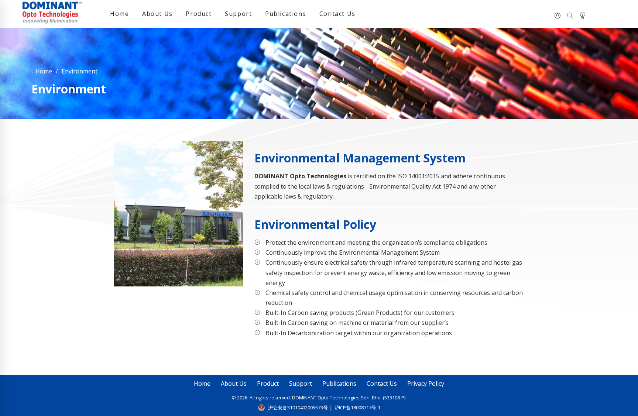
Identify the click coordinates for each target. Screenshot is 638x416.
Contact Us (337, 14)
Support (238, 14)
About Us (157, 14)
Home (119, 14)
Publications (285, 14)
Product (199, 14)
